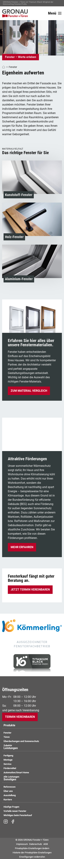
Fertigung (8, 755)
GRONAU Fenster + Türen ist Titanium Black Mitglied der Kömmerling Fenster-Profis (28, 3)
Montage (8, 759)
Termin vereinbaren (20, 716)
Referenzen (9, 786)
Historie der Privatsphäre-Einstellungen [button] (32, 852)
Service (7, 764)
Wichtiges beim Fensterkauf (18, 815)
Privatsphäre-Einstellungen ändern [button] (32, 848)
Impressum (22, 844)
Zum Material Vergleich (29, 390)
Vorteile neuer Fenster (15, 811)
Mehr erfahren (22, 547)
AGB (45, 844)
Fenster (13, 67)
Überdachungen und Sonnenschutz (21, 741)
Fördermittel (10, 768)
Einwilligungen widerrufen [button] (32, 856)
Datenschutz (35, 844)
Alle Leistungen (11, 776)
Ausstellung (10, 795)
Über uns (8, 791)
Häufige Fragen (11, 806)
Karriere (8, 799)
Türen (7, 737)
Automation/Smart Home (16, 772)
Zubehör (8, 745)
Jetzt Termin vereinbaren (30, 589)
